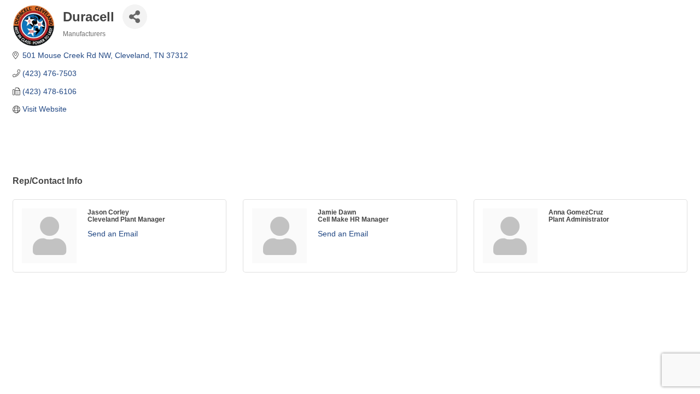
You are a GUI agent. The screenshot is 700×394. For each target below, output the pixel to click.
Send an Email (113, 233)
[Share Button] (134, 16)
